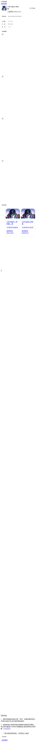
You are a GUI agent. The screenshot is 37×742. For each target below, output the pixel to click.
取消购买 (4, 736)
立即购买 (5, 740)
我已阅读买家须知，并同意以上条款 (17, 733)
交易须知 (4, 3)
